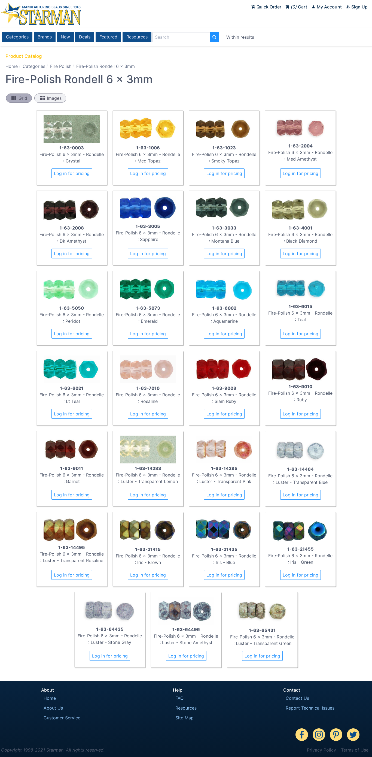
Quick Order (268, 7)
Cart (299, 7)
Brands (45, 37)
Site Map (184, 717)
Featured (108, 37)
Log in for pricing (72, 173)
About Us (53, 708)
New (65, 37)
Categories (17, 37)
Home (11, 66)
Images (50, 98)
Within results (240, 37)
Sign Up (359, 7)
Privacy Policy (321, 750)
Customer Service (62, 717)
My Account (329, 7)
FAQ (179, 698)
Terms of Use (354, 750)
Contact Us (297, 698)
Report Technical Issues (310, 708)
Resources (137, 37)
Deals (84, 37)
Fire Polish (60, 66)
